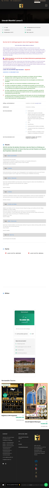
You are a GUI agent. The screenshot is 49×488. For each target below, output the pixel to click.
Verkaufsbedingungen (23, 447)
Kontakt (20, 444)
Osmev (31, 485)
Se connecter (42, 0)
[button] (46, 485)
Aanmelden (37, 0)
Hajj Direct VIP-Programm (9, 415)
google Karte (38, 103)
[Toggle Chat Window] (3, 485)
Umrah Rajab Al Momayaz (33, 422)
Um (19, 441)
